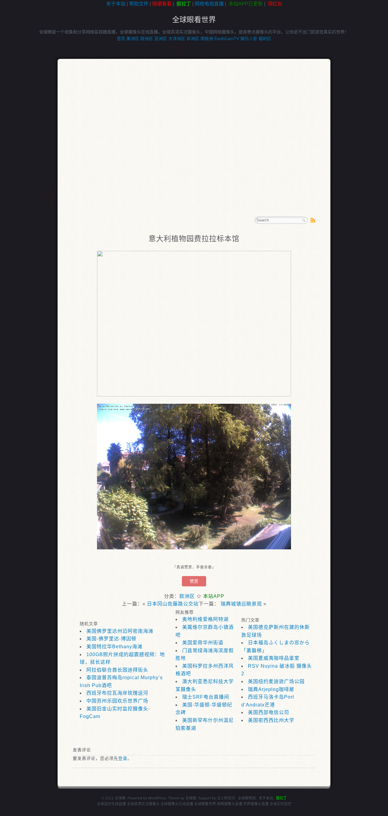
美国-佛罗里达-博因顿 (111, 638)
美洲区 (132, 38)
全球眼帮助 (247, 798)
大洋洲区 (176, 38)
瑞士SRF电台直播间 (205, 697)
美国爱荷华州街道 (202, 642)
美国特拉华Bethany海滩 (114, 646)
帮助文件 (139, 3)
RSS (312, 220)
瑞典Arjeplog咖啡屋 (271, 689)
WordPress (157, 798)
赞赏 (194, 581)
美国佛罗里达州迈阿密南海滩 (119, 631)
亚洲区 (160, 38)
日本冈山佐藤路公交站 (173, 603)
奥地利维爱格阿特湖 (205, 619)
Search (303, 220)
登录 (122, 758)
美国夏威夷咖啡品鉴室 (273, 658)
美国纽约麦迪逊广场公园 (276, 681)
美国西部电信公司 (268, 712)
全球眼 (190, 798)
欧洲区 (146, 38)
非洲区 (192, 38)
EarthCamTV (226, 38)
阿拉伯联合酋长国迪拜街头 (117, 670)
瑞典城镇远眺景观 (241, 603)
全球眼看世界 (194, 19)
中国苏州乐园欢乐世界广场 (117, 700)
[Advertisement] (27, 104)
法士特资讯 (226, 798)
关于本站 (115, 3)
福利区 (265, 38)
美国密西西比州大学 (271, 720)
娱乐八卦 (248, 38)
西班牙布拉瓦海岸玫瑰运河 (117, 693)
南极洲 (206, 38)
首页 (121, 38)
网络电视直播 (209, 3)
